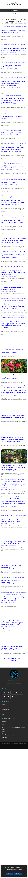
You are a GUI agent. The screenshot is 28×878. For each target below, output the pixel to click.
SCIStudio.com (14, 701)
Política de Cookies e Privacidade (14, 871)
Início (3, 660)
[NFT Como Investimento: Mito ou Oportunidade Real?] (14, 285)
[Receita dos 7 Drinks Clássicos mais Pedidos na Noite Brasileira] (14, 79)
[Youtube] (13, 653)
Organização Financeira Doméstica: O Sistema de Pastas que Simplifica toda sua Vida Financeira (13, 384)
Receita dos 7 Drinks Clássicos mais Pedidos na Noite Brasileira (13, 82)
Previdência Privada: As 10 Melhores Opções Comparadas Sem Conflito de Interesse (13, 464)
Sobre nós (4, 668)
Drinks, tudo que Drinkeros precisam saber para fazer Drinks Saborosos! (13, 49)
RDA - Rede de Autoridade (17, 703)
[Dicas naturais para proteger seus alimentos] (14, 251)
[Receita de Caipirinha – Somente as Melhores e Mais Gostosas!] (14, 27)
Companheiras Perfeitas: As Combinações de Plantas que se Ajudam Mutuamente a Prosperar (12, 305)
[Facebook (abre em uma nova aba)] (9, 4)
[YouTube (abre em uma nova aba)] (19, 4)
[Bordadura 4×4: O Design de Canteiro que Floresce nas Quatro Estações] (14, 397)
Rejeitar (18, 873)
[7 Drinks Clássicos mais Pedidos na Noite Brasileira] (14, 62)
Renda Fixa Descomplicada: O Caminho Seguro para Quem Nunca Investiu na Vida (13, 272)
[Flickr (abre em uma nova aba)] (17, 4)
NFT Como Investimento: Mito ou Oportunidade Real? (12, 288)
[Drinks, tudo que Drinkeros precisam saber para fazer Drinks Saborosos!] (14, 46)
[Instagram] (13, 649)
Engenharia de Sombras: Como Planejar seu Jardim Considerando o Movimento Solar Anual (13, 445)
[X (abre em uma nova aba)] (7, 4)
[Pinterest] (21, 649)
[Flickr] (4, 653)
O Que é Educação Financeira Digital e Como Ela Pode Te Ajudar (13, 514)
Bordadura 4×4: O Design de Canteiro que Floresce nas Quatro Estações (13, 401)
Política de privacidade (6, 699)
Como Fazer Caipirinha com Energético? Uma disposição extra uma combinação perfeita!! (12, 202)
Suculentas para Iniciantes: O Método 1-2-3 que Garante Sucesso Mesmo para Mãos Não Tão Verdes (13, 240)
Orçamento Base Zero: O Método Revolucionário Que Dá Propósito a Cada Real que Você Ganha (13, 579)
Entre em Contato (6, 666)
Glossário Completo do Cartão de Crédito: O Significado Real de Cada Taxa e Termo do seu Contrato (13, 417)
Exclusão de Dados (22, 699)
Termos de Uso (15, 699)
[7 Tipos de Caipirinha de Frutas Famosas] (13, 114)
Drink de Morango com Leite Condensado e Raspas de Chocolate (13, 221)
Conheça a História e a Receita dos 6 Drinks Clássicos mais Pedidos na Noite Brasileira (13, 100)
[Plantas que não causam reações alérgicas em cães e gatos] (14, 599)
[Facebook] (9, 649)
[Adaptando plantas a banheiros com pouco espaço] (14, 540)
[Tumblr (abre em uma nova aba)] (16, 4)
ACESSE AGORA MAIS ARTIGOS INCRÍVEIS (14, 616)
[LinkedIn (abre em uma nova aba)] (14, 4)
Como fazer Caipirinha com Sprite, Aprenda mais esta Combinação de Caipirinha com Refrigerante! (12, 149)
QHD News (8, 701)
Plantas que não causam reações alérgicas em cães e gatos (12, 603)
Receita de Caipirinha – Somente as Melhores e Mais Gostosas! (13, 31)
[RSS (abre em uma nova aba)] (20, 4)
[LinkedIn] (17, 649)
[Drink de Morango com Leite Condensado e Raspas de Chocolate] (14, 217)
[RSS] (17, 653)
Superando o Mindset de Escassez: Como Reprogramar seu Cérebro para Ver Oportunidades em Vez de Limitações (13, 324)
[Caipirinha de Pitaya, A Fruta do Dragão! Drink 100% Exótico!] (14, 179)
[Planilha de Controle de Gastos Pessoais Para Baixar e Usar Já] (14, 495)
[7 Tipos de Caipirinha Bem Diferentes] (14, 130)
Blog (3, 663)
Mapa (3, 671)
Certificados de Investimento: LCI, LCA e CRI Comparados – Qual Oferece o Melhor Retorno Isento (14, 562)
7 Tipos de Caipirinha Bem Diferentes (13, 133)
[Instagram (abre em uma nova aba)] (12, 4)
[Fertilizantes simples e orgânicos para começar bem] (14, 363)
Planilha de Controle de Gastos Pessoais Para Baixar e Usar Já (11, 499)
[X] (4, 649)
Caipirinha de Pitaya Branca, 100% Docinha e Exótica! (12, 167)
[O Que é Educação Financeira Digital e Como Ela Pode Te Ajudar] (14, 510)
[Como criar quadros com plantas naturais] (14, 338)
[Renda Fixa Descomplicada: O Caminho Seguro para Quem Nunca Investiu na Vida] (14, 268)
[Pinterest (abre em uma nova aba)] (11, 4)
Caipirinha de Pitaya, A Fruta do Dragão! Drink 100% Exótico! (11, 183)
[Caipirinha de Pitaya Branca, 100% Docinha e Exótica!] (14, 163)
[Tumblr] (9, 653)
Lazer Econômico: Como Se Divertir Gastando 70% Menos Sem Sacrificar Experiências (13, 481)
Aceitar (9, 873)
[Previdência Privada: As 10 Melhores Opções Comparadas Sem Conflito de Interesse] (14, 459)
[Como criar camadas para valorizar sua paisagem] (14, 525)
